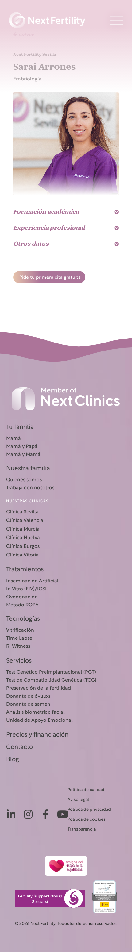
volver (25, 34)
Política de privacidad (89, 810)
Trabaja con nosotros (30, 488)
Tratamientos (25, 569)
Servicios (19, 661)
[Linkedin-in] (11, 814)
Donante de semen (28, 704)
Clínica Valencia (24, 521)
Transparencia (82, 829)
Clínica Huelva (23, 538)
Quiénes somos (24, 480)
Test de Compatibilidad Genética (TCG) (51, 680)
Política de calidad (86, 790)
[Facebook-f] (45, 814)
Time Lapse (19, 638)
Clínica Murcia (23, 529)
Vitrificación (20, 630)
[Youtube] (63, 814)
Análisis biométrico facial (35, 712)
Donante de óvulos (28, 696)
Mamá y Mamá (23, 455)
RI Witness (18, 646)
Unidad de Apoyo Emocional (39, 720)
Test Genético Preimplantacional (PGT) (51, 672)
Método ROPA (22, 605)
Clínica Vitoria (22, 555)
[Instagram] (28, 814)
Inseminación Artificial (32, 581)
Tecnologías (23, 619)
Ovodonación (22, 597)
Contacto (19, 747)
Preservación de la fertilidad (38, 688)
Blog (12, 759)
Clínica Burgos (23, 546)
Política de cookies (87, 820)
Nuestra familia (28, 468)
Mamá (13, 439)
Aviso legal (78, 800)
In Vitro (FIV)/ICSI (26, 589)
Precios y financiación (37, 735)
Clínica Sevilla (22, 512)
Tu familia (20, 427)
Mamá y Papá (21, 447)
